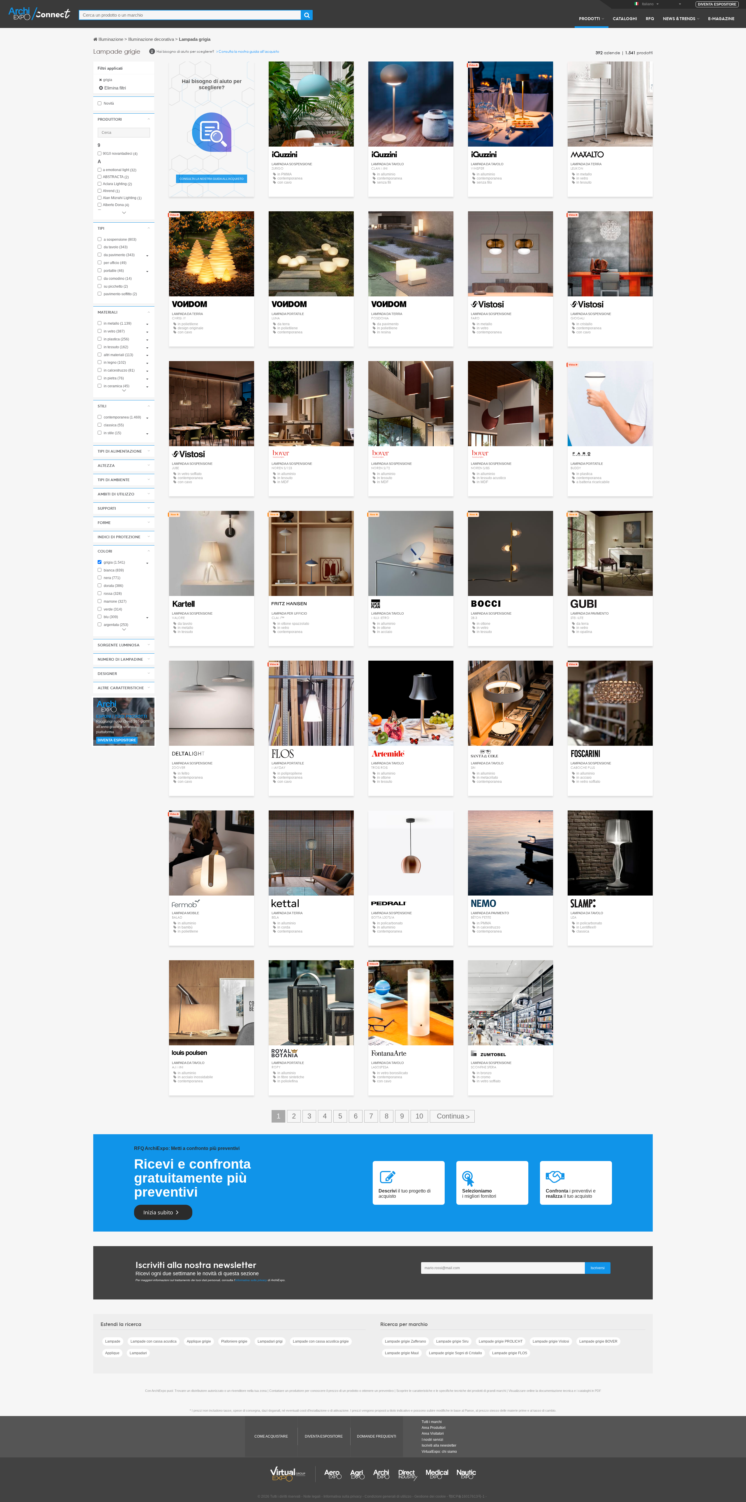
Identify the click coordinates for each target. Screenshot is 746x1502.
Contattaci (212, 520)
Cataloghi (625, 18)
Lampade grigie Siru (452, 1341)
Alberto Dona (116, 205)
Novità (108, 103)
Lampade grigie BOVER (598, 1341)
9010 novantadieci (120, 154)
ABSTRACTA (116, 177)
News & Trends (679, 18)
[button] (124, 119)
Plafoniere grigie (234, 1341)
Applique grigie (199, 1341)
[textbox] (190, 15)
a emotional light (119, 170)
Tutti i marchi (432, 1422)
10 (419, 1116)
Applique (112, 1353)
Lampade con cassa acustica (154, 1341)
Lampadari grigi (270, 1341)
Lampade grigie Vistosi (551, 1341)
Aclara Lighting (117, 184)
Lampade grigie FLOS (509, 1353)
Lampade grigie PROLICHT (500, 1341)
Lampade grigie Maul (402, 1353)
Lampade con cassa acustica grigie (321, 1341)
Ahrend (111, 191)
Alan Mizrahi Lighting (122, 198)
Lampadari (138, 1353)
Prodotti (589, 18)
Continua (452, 1116)
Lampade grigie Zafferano (405, 1341)
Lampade (112, 1341)
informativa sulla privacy (251, 1280)
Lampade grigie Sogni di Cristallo (455, 1353)
